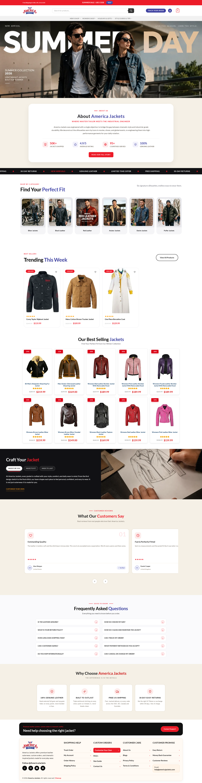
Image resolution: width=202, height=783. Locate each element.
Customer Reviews (160, 761)
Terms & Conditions (131, 766)
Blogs (125, 755)
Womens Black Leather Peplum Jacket (101, 433)
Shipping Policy (70, 766)
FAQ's (95, 756)
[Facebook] (24, 768)
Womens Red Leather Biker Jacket (132, 432)
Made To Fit (31, 468)
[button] (170, 11)
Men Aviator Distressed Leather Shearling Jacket (69, 385)
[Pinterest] (43, 768)
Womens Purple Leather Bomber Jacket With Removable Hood (165, 385)
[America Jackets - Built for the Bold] (30, 11)
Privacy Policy (128, 761)
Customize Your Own (15, 489)
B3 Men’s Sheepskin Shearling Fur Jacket (37, 385)
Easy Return (157, 750)
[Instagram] (30, 768)
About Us (127, 750)
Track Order (68, 750)
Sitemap (58, 778)
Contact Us (97, 766)
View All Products (167, 258)
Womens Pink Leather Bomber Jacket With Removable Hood (133, 385)
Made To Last (47, 468)
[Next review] (105, 581)
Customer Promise (164, 742)
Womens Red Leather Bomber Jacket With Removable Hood (101, 385)
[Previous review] (94, 581)
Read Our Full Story (101, 155)
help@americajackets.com (164, 770)
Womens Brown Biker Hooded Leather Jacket (69, 433)
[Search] (131, 10)
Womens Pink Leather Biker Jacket (164, 432)
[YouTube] (36, 768)
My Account (69, 755)
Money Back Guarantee (162, 755)
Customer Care (132, 742)
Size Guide (97, 761)
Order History (69, 761)
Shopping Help (72, 742)
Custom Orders (102, 742)
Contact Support (170, 729)
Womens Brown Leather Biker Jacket (37, 433)
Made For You (14, 468)
